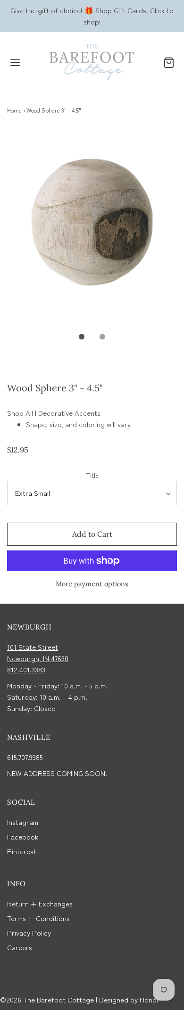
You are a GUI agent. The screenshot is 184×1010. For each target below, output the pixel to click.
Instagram (22, 822)
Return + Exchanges (40, 903)
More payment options (92, 584)
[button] (92, 234)
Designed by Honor (129, 999)
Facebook (22, 836)
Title (92, 475)
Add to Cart (92, 534)
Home (14, 110)
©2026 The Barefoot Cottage (47, 999)
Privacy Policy (29, 932)
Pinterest (21, 851)
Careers (19, 947)
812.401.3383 (26, 669)
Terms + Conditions (38, 918)
